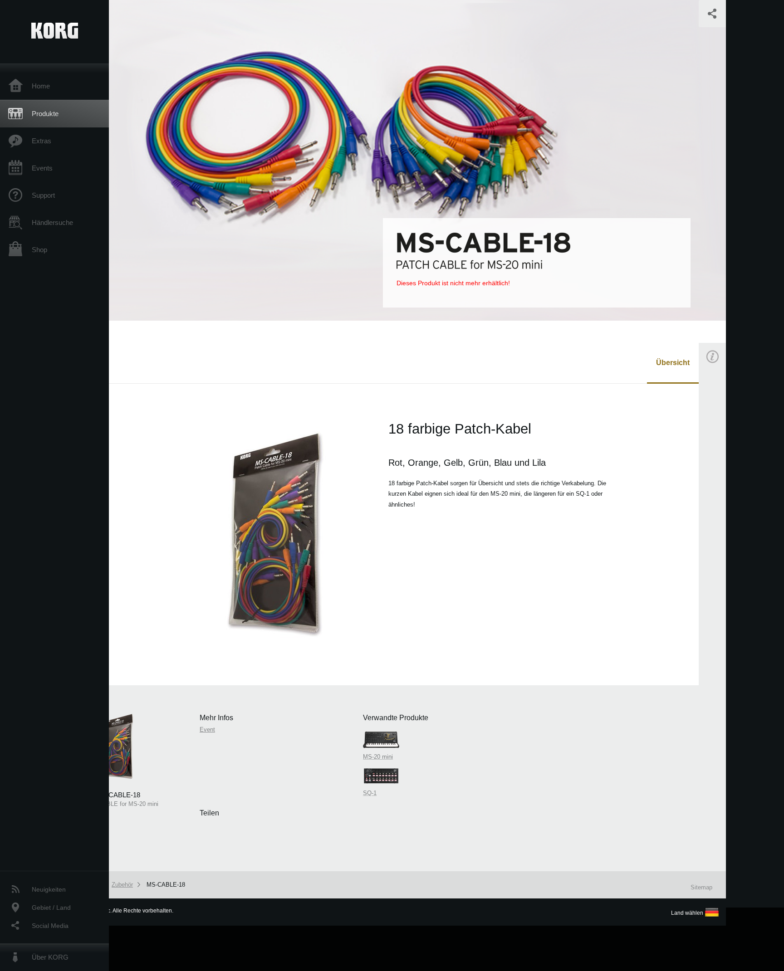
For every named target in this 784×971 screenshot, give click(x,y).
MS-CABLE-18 (166, 884)
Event (720, 515)
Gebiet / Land (51, 907)
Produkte (45, 113)
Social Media (50, 925)
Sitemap (701, 887)
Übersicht (673, 362)
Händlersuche (52, 222)
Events (42, 168)
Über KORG (50, 957)
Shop (39, 250)
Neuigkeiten (49, 889)
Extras (41, 141)
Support (43, 195)
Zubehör (122, 884)
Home (41, 86)
